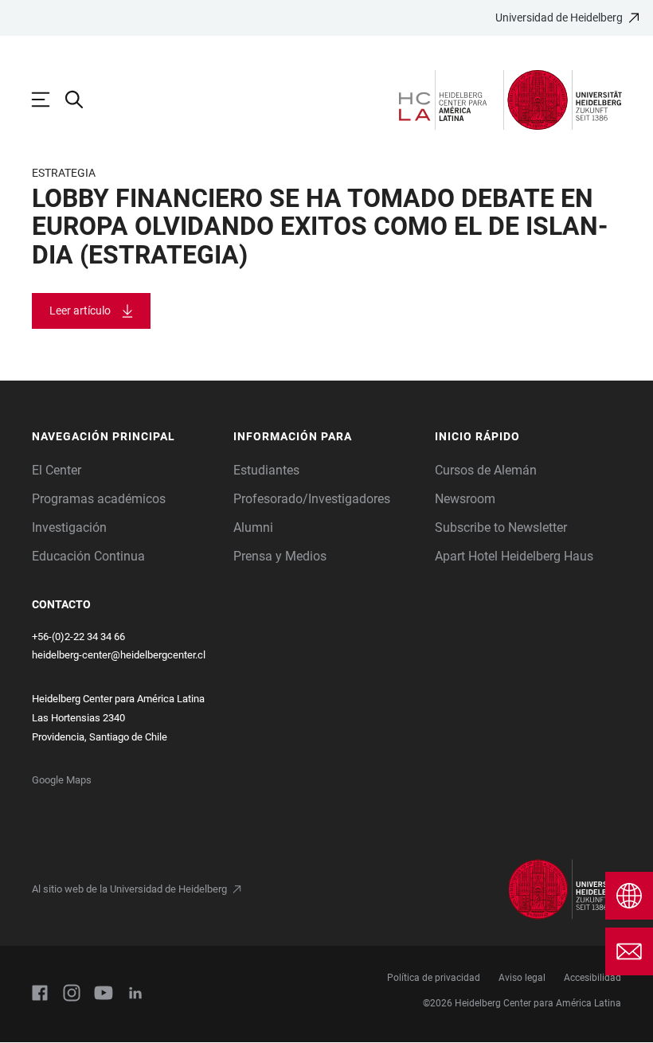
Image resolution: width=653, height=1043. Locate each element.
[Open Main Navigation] (48, 99)
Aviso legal (522, 977)
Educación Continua (88, 556)
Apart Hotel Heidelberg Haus (514, 556)
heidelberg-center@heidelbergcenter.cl (118, 655)
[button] (124, 436)
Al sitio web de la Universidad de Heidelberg (129, 889)
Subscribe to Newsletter (501, 527)
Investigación (69, 527)
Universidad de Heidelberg (559, 17)
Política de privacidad (433, 977)
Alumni (253, 527)
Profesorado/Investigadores (311, 498)
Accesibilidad (592, 977)
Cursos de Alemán (486, 470)
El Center (56, 470)
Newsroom (465, 498)
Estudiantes (266, 470)
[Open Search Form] (82, 99)
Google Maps (62, 780)
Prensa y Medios (279, 556)
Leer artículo (80, 310)
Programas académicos (99, 498)
